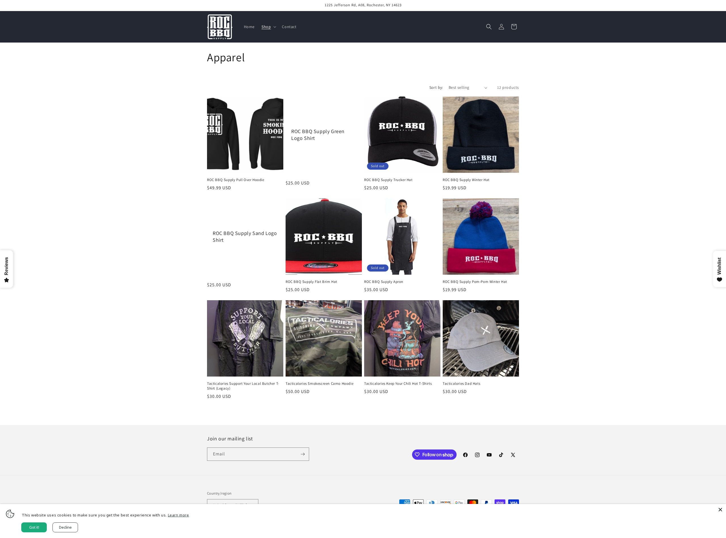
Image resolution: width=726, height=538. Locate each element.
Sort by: (436, 87)
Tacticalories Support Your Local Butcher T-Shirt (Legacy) (243, 386)
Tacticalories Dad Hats (461, 383)
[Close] (720, 509)
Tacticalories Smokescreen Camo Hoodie (319, 383)
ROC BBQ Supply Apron (383, 281)
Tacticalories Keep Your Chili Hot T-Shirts (398, 383)
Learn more (178, 515)
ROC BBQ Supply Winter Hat (466, 180)
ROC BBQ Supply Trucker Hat (388, 180)
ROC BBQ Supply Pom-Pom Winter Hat (475, 281)
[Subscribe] (302, 454)
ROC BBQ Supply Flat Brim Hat (311, 281)
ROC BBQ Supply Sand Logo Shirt (245, 236)
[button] (268, 27)
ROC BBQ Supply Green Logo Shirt (318, 134)
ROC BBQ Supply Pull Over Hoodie (235, 180)
